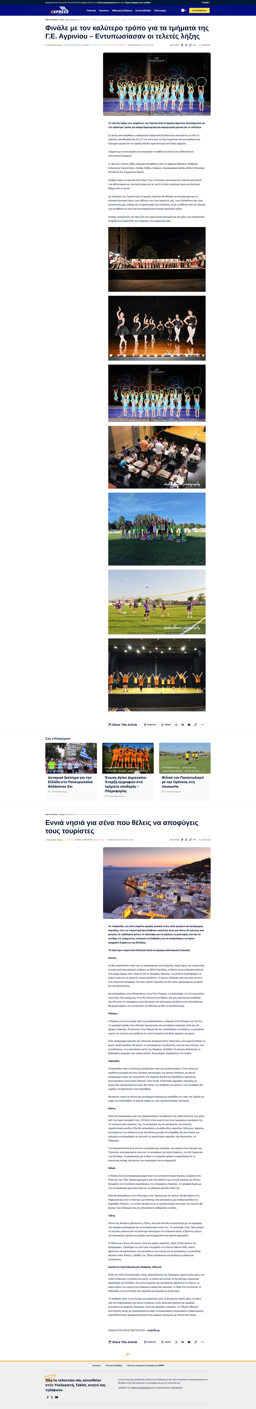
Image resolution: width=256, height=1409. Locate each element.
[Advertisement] (70, 92)
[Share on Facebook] (182, 45)
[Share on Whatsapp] (176, 724)
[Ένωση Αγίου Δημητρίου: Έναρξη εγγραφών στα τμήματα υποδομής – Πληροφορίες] (128, 758)
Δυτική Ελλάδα (97, 45)
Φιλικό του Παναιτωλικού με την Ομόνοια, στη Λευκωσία (183, 782)
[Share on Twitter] (186, 45)
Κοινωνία (109, 45)
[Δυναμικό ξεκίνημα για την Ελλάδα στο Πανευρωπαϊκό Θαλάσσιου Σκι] (71, 758)
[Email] (189, 724)
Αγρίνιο (85, 45)
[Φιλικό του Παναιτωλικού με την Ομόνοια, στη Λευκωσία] (185, 758)
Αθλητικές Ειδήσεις (59, 768)
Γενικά (74, 768)
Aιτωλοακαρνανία (73, 45)
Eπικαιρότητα (75, 764)
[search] (176, 10)
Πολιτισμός (120, 45)
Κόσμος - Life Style (83, 840)
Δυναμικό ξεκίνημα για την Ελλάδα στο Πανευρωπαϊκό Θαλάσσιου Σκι (70, 782)
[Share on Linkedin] (182, 724)
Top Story (111, 771)
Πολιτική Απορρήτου (107, 2)
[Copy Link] (190, 45)
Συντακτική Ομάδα (54, 45)
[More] (194, 45)
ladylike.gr (153, 1330)
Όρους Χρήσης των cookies (138, 2)
